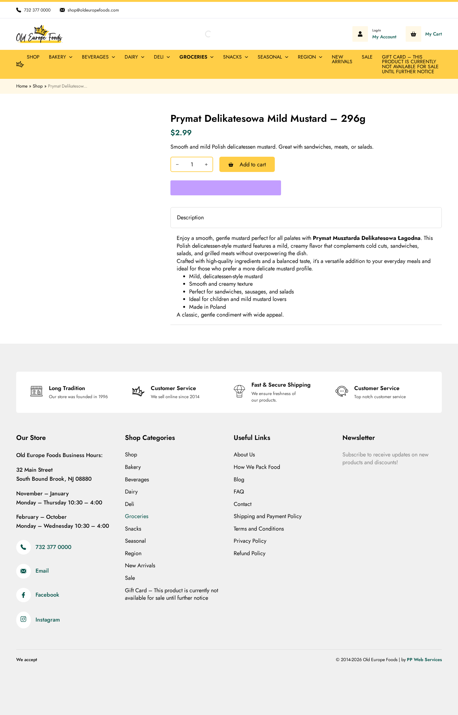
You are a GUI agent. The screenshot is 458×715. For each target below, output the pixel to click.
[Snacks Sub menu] (246, 57)
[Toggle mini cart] (413, 34)
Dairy (131, 56)
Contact (242, 504)
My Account (384, 37)
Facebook (47, 595)
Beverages (95, 56)
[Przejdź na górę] (436, 696)
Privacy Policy (250, 541)
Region (307, 56)
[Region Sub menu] (320, 57)
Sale (367, 56)
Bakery (57, 56)
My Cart (433, 34)
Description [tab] (190, 217)
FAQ (239, 492)
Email (42, 571)
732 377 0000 (53, 547)
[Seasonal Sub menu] (287, 57)
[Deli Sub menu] (168, 57)
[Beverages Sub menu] (113, 57)
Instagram (48, 620)
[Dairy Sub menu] (143, 57)
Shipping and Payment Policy (268, 516)
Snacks (232, 56)
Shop (33, 56)
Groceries (193, 56)
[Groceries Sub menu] (212, 57)
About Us (244, 455)
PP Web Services (424, 659)
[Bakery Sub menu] (71, 57)
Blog (239, 480)
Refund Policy (249, 553)
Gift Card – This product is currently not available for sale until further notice (410, 64)
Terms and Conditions (259, 529)
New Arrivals (342, 59)
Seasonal (270, 56)
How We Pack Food (257, 467)
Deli (159, 56)
